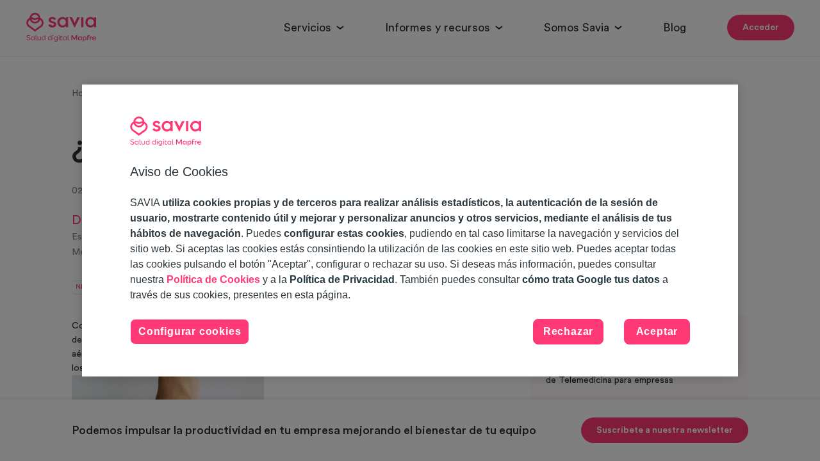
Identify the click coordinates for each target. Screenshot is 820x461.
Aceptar (657, 331)
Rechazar (568, 331)
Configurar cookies (189, 331)
